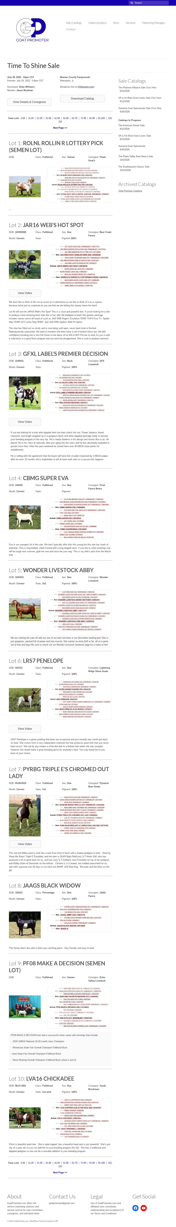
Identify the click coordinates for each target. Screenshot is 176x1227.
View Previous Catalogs (130, 191)
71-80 (83, 118)
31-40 (48, 118)
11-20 (31, 118)
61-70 (74, 118)
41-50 (57, 118)
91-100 (101, 118)
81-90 (92, 118)
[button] (29, 102)
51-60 (66, 118)
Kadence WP (52, 1221)
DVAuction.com (86, 87)
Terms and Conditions (105, 1213)
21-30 (39, 118)
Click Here (151, 87)
